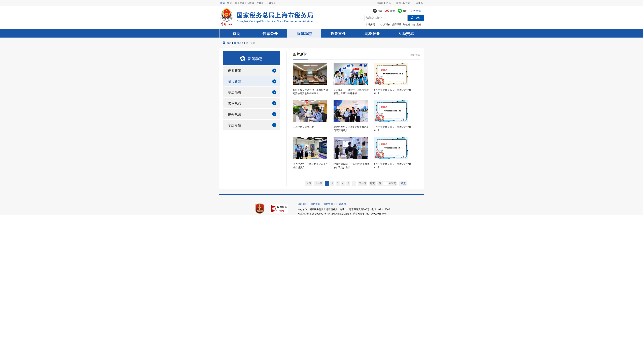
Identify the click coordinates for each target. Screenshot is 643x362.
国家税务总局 (384, 3)
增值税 (406, 24)
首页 (236, 33)
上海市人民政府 (402, 3)
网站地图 (302, 204)
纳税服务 (372, 33)
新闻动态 (304, 33)
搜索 (417, 18)
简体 (222, 3)
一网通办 (418, 3)
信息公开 (270, 33)
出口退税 (416, 24)
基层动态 (234, 92)
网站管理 (328, 204)
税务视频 (234, 114)
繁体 (229, 3)
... (354, 183)
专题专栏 (234, 125)
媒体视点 (234, 103)
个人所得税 (384, 24)
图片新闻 (251, 42)
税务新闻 (234, 70)
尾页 (372, 183)
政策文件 (338, 33)
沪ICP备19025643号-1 (339, 214)
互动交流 (406, 33)
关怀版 (260, 3)
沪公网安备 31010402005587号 (369, 213)
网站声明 (315, 204)
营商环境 (396, 24)
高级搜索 (415, 11)
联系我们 (341, 204)
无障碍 (250, 3)
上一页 (318, 183)
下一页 (362, 183)
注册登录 (239, 3)
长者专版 (271, 3)
